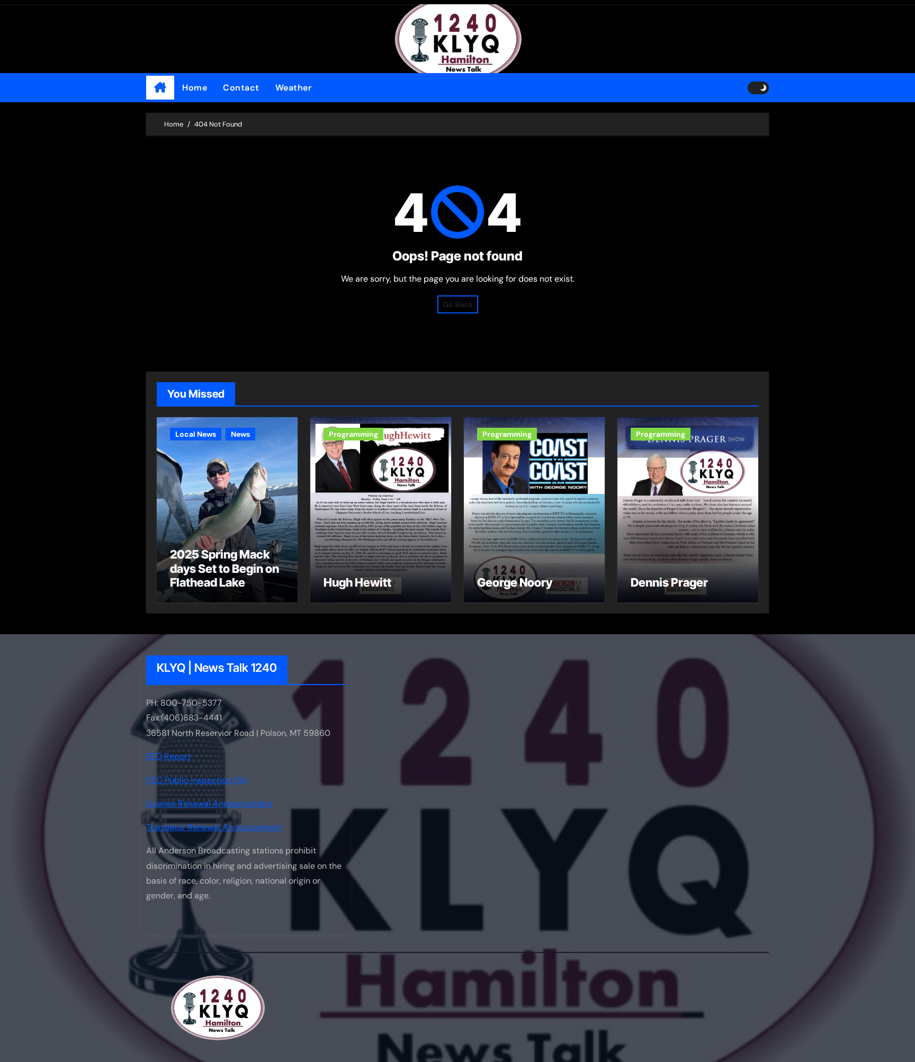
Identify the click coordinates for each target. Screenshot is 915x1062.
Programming (353, 434)
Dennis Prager (669, 582)
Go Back (458, 304)
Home (194, 87)
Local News (195, 434)
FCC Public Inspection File (196, 780)
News (240, 434)
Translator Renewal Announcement (214, 827)
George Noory (514, 582)
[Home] (160, 88)
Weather (293, 87)
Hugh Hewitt (357, 582)
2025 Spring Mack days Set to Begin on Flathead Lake (224, 568)
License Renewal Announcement (209, 803)
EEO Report (168, 756)
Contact (241, 87)
